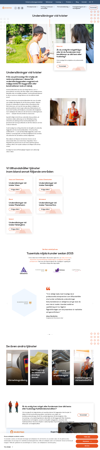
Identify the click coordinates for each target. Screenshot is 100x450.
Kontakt (84, 2)
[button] (7, 304)
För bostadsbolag (62, 7)
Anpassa (86, 441)
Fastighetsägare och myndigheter (79, 7)
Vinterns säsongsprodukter (34, 2)
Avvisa (87, 446)
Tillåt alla (87, 437)
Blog (77, 2)
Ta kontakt (93, 7)
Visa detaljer (7, 447)
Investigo (58, 2)
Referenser (49, 2)
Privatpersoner (31, 7)
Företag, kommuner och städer (47, 7)
